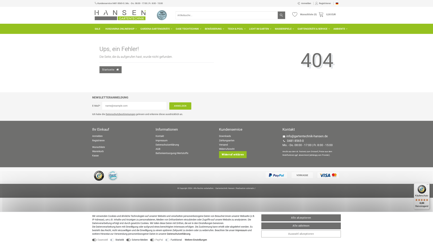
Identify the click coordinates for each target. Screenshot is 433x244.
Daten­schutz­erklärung (178, 233)
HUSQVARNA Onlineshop (119, 28)
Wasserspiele (283, 28)
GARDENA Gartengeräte (155, 28)
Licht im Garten (259, 28)
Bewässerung (213, 28)
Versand (223, 144)
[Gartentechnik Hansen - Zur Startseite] (120, 15)
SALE (97, 28)
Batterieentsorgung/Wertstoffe (172, 153)
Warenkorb (98, 151)
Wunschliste (98, 147)
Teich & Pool (235, 28)
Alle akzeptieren (301, 217)
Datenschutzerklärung (167, 144)
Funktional (176, 239)
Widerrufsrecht (227, 149)
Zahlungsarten (226, 140)
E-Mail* (96, 105)
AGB (158, 149)
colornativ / (251, 188)
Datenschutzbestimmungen (120, 114)
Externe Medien (140, 239)
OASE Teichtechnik (187, 28)
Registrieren (98, 140)
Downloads (225, 136)
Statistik (119, 239)
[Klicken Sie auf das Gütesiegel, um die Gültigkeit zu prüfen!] (99, 175)
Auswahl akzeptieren (301, 233)
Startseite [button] (108, 69)
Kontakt (160, 136)
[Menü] (428, 185)
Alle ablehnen (301, 225)
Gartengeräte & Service (312, 28)
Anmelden (180, 106)
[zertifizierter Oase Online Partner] (162, 15)
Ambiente (339, 28)
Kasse (95, 155)
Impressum (161, 140)
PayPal (159, 239)
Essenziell (103, 239)
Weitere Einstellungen (196, 239)
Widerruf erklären (233, 154)
